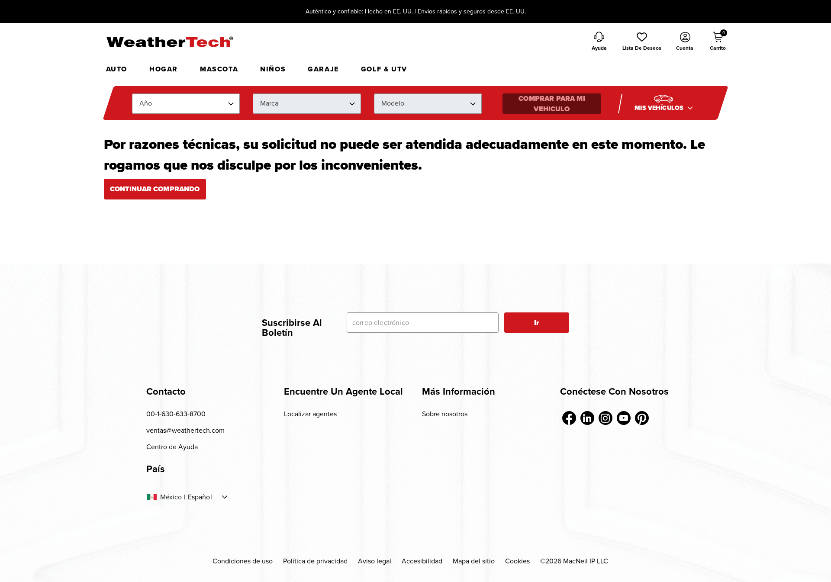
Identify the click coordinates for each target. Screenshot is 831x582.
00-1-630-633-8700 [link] (176, 414)
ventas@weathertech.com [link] (185, 430)
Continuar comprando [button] (155, 189)
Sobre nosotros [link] (444, 414)
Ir (536, 323)
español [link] (200, 497)
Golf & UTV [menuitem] (384, 69)
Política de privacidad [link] (315, 561)
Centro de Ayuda (172, 447)
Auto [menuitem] (116, 69)
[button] (641, 42)
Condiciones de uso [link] (243, 561)
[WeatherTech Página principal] (169, 41)
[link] (569, 418)
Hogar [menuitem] (163, 69)
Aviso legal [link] (374, 561)
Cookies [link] (517, 561)
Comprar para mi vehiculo (552, 103)
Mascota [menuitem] (219, 69)
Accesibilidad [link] (422, 561)
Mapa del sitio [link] (474, 561)
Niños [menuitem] (273, 69)
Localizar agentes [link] (310, 414)
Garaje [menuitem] (323, 69)
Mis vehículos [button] (660, 108)
